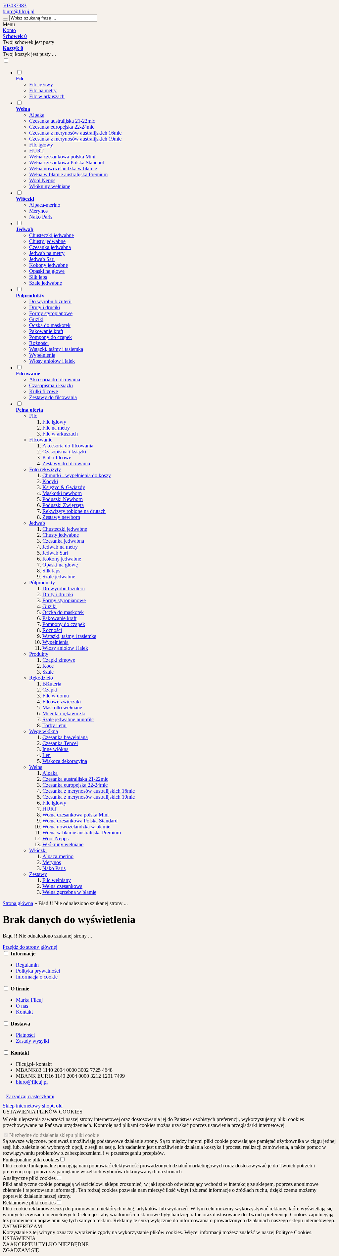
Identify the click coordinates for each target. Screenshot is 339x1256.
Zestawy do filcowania (53, 397)
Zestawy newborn (61, 517)
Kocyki (50, 481)
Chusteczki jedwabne (51, 235)
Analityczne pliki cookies (29, 1178)
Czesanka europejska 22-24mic (61, 127)
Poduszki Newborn (62, 499)
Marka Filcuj (29, 1000)
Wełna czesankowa (62, 886)
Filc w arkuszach (47, 96)
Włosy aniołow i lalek (52, 361)
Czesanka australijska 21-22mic (62, 121)
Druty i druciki (44, 307)
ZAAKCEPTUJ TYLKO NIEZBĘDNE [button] (46, 1244)
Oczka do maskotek (50, 325)
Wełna (35, 767)
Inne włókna (55, 749)
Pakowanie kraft (46, 331)
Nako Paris (40, 217)
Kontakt (24, 1012)
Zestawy (38, 874)
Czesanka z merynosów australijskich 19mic (75, 139)
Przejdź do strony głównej (30, 947)
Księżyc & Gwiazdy (63, 487)
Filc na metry (43, 90)
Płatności (25, 1035)
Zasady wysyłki (32, 1041)
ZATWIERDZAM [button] (22, 1226)
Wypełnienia (42, 355)
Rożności (39, 343)
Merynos (38, 211)
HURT (36, 150)
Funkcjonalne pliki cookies (31, 1159)
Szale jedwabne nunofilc (68, 719)
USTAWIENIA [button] (19, 1238)
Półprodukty (42, 582)
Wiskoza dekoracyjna (64, 761)
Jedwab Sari (42, 259)
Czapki (49, 689)
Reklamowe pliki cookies (29, 1202)
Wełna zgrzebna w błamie (69, 892)
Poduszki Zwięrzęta (63, 505)
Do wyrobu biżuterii (50, 301)
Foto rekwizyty (45, 469)
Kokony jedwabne (48, 265)
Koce (48, 666)
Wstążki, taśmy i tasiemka (56, 349)
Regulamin (27, 965)
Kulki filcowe (43, 391)
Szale (48, 672)
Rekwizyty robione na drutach (74, 511)
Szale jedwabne (45, 283)
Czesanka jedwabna (50, 247)
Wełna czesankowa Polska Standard (66, 162)
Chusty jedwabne (47, 241)
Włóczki (38, 850)
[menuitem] (176, 84)
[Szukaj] (5, 20)
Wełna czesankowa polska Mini (62, 156)
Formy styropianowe (51, 313)
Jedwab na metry (47, 253)
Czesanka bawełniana (65, 737)
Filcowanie (40, 439)
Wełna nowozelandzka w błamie (63, 168)
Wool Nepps (42, 180)
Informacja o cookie (37, 977)
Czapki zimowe (58, 660)
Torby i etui (54, 725)
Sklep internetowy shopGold (33, 1106)
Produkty (38, 654)
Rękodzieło (41, 678)
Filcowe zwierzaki (61, 701)
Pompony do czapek (50, 337)
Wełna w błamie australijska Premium (68, 174)
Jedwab (37, 523)
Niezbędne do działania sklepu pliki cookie (54, 1135)
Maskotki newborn (62, 493)
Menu (9, 24)
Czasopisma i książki (51, 385)
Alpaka (36, 115)
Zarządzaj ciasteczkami (30, 1096)
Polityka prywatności (38, 971)
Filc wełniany (56, 880)
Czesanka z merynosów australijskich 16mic (75, 133)
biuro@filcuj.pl (18, 11)
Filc (33, 416)
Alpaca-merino (44, 205)
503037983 (14, 5)
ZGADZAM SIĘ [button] (21, 1250)
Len (46, 755)
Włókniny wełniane (49, 186)
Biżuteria (51, 684)
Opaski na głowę (47, 271)
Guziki (36, 319)
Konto (9, 30)
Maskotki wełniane (62, 707)
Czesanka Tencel (60, 743)
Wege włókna (43, 731)
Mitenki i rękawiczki (63, 713)
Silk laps (38, 277)
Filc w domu (55, 695)
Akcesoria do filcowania (54, 379)
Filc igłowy (41, 84)
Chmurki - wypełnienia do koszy (76, 475)
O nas (22, 1006)
